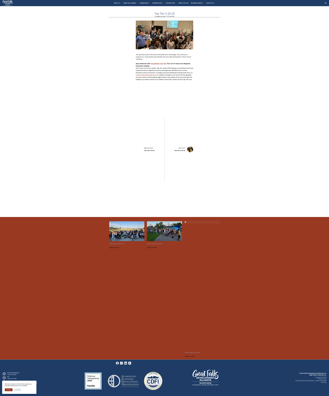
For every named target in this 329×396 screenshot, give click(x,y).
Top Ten (171, 16)
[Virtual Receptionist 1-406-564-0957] (4, 373)
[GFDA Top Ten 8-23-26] (164, 231)
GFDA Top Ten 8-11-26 (116, 244)
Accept (9, 389)
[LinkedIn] (125, 363)
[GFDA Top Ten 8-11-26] (126, 231)
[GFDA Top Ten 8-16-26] (202, 285)
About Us (117, 3)
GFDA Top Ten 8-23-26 (155, 244)
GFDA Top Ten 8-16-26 (192, 352)
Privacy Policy (322, 379)
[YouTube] (129, 363)
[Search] (325, 3)
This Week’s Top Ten (158, 63)
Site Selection (170, 3)
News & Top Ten (183, 3)
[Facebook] (117, 363)
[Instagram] (121, 363)
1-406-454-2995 (12, 378)
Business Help (144, 3)
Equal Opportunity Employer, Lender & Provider (310, 380)
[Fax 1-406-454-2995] (4, 377)
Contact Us (210, 3)
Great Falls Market (129, 3)
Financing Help (157, 3)
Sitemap (323, 382)
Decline (17, 389)
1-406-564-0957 (11, 374)
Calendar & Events (196, 3)
